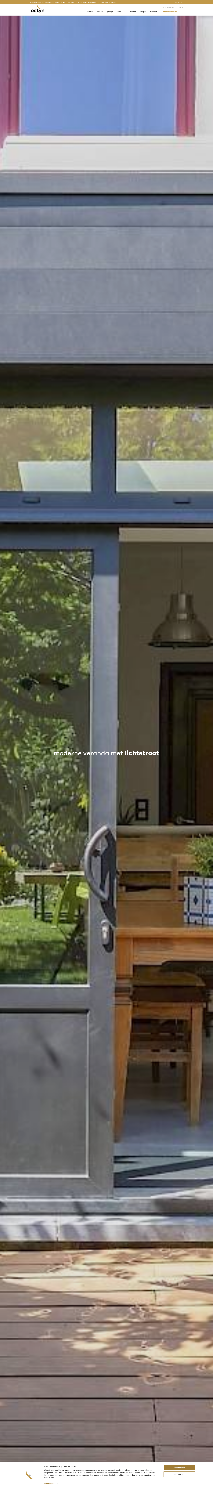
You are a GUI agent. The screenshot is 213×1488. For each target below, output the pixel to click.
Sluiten (177, 2)
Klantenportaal (168, 7)
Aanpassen (178, 1474)
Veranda (132, 12)
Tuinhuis (90, 12)
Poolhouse (121, 12)
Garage (110, 12)
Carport (100, 12)
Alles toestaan (179, 1468)
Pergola (143, 12)
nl (180, 7)
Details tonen (49, 1484)
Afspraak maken (170, 12)
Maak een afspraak (108, 2)
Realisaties (154, 12)
